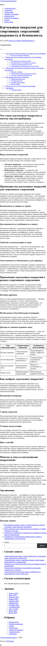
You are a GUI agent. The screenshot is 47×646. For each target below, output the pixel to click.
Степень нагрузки (16, 81)
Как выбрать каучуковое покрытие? (17, 77)
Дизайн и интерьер (11, 14)
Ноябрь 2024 (13, 603)
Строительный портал (8, 1)
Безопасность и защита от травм (21, 61)
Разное (6, 20)
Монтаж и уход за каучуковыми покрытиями (20, 86)
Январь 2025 (13, 599)
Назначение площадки (18, 79)
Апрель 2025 (13, 593)
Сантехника (8, 12)
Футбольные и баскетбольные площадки (23, 73)
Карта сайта (8, 22)
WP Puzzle (10, 641)
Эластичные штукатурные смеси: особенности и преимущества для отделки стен (22, 573)
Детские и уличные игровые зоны (21, 75)
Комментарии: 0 (29, 41)
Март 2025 (13, 595)
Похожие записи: (16, 90)
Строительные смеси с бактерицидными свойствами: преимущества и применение (24, 561)
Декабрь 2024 (14, 601)
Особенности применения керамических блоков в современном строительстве (23, 538)
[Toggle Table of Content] (1, 50)
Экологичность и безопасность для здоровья (25, 66)
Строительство (10, 8)
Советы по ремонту (11, 18)
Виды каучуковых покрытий (20, 55)
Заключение (10, 88)
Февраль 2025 (14, 597)
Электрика (8, 10)
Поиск (6, 542)
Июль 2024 (13, 611)
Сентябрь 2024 (14, 607)
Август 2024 (13, 609)
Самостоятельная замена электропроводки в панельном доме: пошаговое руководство (25, 557)
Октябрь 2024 (14, 605)
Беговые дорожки (16, 72)
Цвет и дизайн (15, 84)
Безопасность (9, 16)
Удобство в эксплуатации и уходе (21, 64)
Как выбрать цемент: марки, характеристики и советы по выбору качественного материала (24, 526)
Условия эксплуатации (18, 82)
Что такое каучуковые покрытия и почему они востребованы (26, 53)
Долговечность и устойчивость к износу (23, 62)
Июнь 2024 (13, 613)
